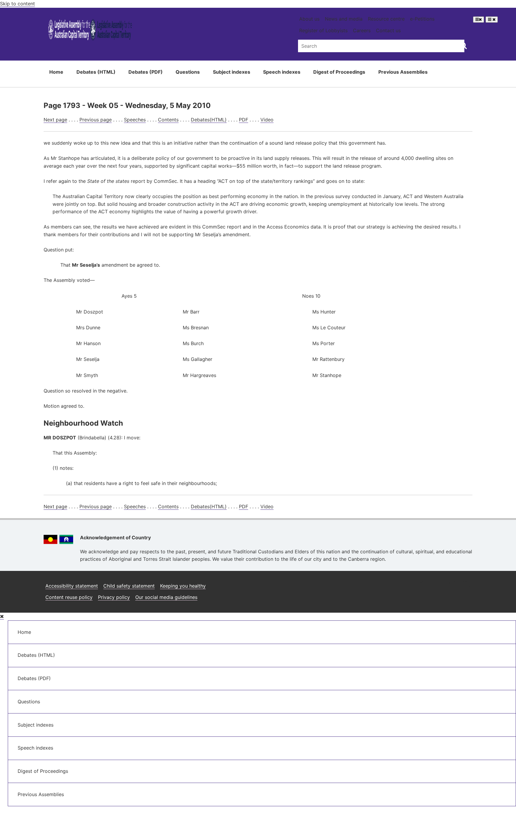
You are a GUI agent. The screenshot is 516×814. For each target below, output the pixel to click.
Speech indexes (281, 72)
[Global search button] (463, 45)
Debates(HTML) (209, 120)
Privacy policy (114, 597)
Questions (188, 72)
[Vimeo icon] (466, 583)
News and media (344, 19)
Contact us (388, 30)
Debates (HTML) (96, 72)
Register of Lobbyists (323, 30)
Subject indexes (231, 72)
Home (56, 72)
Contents (168, 120)
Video (267, 120)
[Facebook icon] (437, 583)
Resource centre (386, 19)
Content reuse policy (69, 597)
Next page (55, 120)
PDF (243, 120)
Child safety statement (129, 586)
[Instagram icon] (422, 583)
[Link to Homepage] (90, 31)
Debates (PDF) (145, 72)
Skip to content (17, 4)
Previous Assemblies (403, 72)
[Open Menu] (478, 19)
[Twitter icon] (452, 583)
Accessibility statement (71, 586)
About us (309, 19)
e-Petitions (422, 19)
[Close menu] (2, 616)
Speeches (135, 120)
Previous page (95, 120)
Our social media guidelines (166, 597)
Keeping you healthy (183, 586)
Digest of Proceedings (339, 72)
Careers (362, 30)
